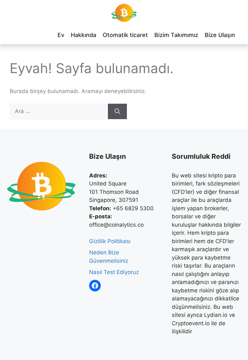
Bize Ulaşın (220, 35)
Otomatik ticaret (125, 35)
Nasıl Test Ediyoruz (114, 272)
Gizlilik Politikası (109, 241)
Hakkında (83, 35)
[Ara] (117, 111)
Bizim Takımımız (176, 35)
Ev (60, 35)
